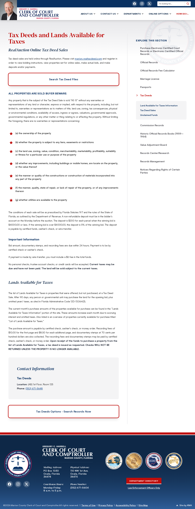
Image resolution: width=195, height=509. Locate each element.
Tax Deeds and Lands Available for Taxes (56, 38)
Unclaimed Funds (149, 115)
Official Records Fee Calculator (157, 70)
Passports (145, 87)
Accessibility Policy (126, 505)
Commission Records (152, 125)
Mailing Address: (53, 467)
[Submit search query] (188, 3)
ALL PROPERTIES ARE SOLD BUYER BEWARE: (37, 93)
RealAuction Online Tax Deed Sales (38, 50)
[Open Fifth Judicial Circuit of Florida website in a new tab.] (133, 461)
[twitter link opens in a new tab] (149, 3)
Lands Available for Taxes (30, 282)
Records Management (152, 161)
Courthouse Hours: (54, 484)
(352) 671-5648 (34, 388)
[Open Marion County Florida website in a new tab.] (113, 461)
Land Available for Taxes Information (159, 105)
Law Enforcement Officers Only (144, 488)
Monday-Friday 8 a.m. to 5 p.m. (53, 489)
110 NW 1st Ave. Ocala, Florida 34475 (79, 473)
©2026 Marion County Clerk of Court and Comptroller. (41, 505)
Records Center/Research (154, 153)
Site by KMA (185, 505)
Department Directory (143, 481)
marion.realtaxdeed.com (88, 58)
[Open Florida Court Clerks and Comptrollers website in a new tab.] (173, 461)
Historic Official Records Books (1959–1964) (161, 135)
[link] (183, 13)
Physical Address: (79, 467)
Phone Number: (78, 484)
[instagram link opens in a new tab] (142, 3)
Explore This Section (151, 40)
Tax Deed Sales (148, 110)
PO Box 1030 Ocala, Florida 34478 (52, 473)
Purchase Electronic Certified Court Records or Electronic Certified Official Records (161, 51)
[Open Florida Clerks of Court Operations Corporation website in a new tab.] (154, 461)
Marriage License (149, 78)
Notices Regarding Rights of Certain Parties (160, 171)
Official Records (149, 62)
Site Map (143, 505)
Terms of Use (88, 505)
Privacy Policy (105, 505)
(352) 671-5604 (79, 487)
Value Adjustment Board (153, 144)
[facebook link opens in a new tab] (134, 3)
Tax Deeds (145, 95)
